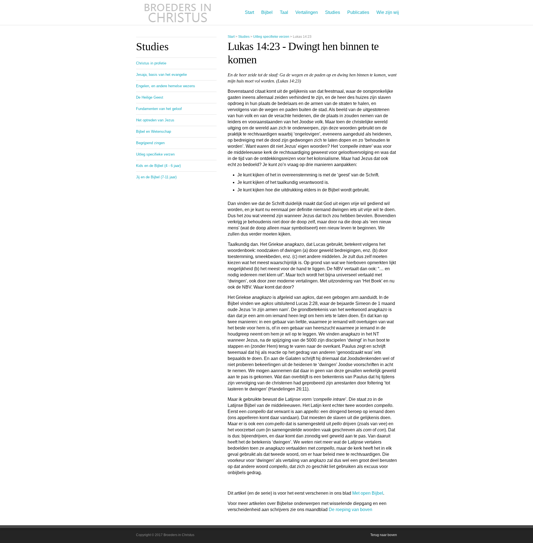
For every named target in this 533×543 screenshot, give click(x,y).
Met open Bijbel (367, 493)
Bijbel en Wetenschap (153, 131)
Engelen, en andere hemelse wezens (165, 86)
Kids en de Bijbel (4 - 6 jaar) (158, 166)
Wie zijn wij (387, 12)
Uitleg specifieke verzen (271, 37)
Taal (284, 12)
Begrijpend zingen (150, 143)
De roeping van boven (350, 509)
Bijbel (267, 12)
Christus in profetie (151, 63)
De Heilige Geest (149, 97)
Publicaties (358, 12)
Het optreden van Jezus (155, 120)
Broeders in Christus (177, 12)
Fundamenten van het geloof (159, 109)
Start (249, 12)
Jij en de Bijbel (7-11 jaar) (156, 177)
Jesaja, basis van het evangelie (161, 74)
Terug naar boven (383, 535)
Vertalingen (306, 12)
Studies (332, 12)
